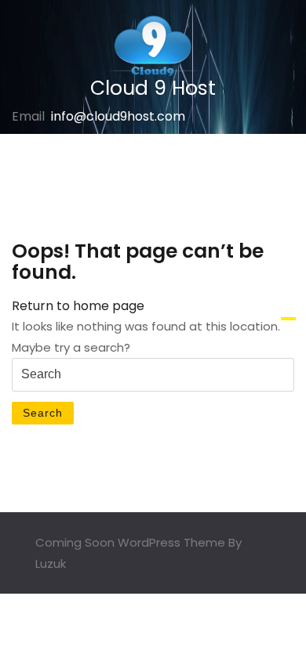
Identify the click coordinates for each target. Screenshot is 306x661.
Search (43, 412)
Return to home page (78, 306)
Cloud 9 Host (153, 88)
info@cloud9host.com (118, 116)
